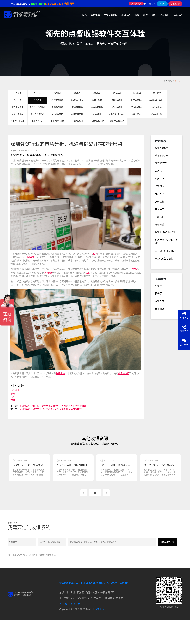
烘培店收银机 (157, 114)
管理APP (159, 193)
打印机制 (159, 216)
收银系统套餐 (161, 155)
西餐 (12, 400)
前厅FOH (159, 170)
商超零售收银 (110, 14)
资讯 (154, 14)
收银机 (77, 93)
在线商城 (159, 224)
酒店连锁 (117, 93)
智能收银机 (117, 100)
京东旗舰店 (175, 3)
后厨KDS (159, 178)
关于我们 (164, 14)
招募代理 (137, 3)
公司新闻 (17, 93)
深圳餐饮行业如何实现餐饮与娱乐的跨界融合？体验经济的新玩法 (51, 409)
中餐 (12, 393)
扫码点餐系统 (137, 100)
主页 (163, 80)
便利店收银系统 (117, 121)
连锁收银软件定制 (157, 100)
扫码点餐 (29, 257)
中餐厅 (158, 285)
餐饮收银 (95, 14)
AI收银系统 (137, 114)
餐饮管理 (157, 93)
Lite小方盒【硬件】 (165, 258)
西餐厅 (13, 397)
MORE (95, 492)
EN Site (162, 4)
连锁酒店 (159, 308)
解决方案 (125, 14)
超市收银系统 (57, 107)
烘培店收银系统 (17, 121)
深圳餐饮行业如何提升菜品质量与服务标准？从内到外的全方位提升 (52, 406)
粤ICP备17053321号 (69, 603)
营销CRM (160, 186)
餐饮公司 (17, 100)
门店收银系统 (137, 107)
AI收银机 (97, 114)
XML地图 (100, 609)
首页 (84, 14)
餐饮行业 (178, 80)
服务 (137, 14)
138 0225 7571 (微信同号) (60, 3)
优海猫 (134, 269)
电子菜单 (159, 209)
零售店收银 (157, 107)
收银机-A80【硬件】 (165, 232)
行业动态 (37, 93)
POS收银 (137, 93)
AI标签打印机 (77, 114)
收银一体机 (97, 100)
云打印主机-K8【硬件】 (167, 250)
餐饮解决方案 (161, 163)
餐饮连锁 (97, 93)
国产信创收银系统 (37, 107)
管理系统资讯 (17, 107)
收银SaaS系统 (77, 100)
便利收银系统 (77, 107)
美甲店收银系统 (57, 121)
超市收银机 (117, 107)
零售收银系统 (17, 114)
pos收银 (48, 272)
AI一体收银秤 (57, 114)
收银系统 (57, 93)
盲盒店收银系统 (97, 121)
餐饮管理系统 (57, 100)
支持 (145, 14)
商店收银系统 (97, 107)
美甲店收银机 (37, 121)
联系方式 (177, 14)
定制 (88, 272)
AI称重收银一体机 (117, 114)
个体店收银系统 (37, 114)
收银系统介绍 (161, 147)
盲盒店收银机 (77, 121)
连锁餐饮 (159, 301)
